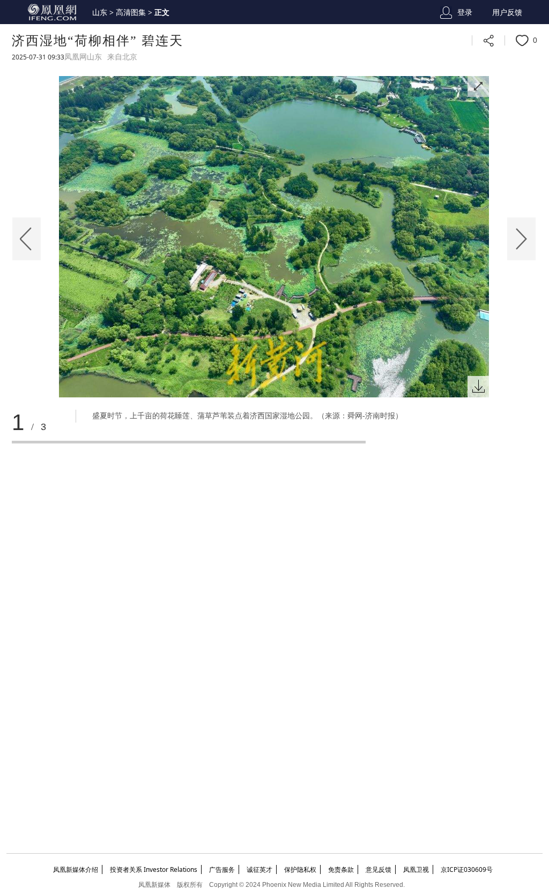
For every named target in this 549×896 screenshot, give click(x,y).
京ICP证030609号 (467, 869)
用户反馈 (507, 13)
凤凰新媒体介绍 (75, 869)
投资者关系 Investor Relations (153, 869)
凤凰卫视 (416, 869)
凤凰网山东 (83, 57)
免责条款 (341, 869)
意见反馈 (378, 869)
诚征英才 (259, 869)
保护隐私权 (300, 869)
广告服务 (222, 869)
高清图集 (131, 13)
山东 (99, 13)
